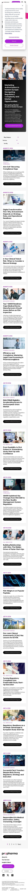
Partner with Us (8, 866)
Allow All (14, 41)
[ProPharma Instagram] (12, 875)
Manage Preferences (14, 890)
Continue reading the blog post (12, 183)
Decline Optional (14, 45)
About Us (4, 857)
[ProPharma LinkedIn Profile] (3, 875)
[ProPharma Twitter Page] (7, 875)
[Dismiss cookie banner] (22, 6)
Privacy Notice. (8, 33)
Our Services (6, 860)
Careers (6, 871)
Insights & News (6, 862)
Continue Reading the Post (14, 125)
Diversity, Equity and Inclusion (8, 887)
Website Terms (14, 888)
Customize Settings (14, 37)
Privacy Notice (5, 888)
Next (19, 844)
